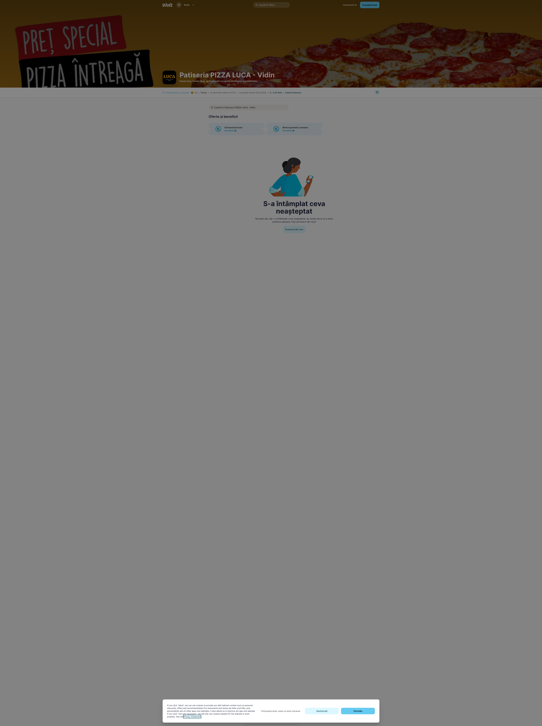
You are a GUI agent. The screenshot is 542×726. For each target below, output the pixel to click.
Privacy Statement (192, 716)
